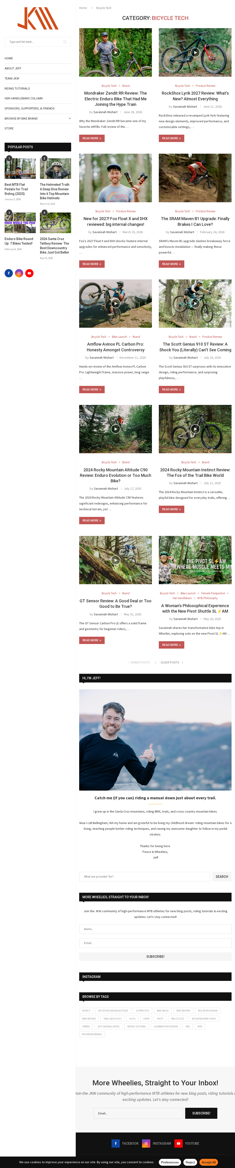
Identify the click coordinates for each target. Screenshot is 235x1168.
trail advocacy (113, 1018)
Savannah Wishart (105, 112)
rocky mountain (208, 1010)
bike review (89, 1018)
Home (9, 58)
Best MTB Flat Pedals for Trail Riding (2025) (16, 189)
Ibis (188, 1026)
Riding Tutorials (17, 88)
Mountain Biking (92, 1034)
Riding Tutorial (136, 1026)
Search (222, 877)
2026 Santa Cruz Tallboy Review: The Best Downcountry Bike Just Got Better (54, 245)
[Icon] (195, 303)
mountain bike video (204, 1018)
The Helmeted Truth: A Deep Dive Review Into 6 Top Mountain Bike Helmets (55, 191)
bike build (163, 1010)
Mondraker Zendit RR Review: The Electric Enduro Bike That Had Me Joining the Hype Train (115, 99)
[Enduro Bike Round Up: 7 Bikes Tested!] (20, 223)
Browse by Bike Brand (21, 118)
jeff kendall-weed (108, 1026)
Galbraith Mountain (166, 1026)
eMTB (146, 1018)
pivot (160, 1018)
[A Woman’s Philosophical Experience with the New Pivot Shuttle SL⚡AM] (195, 560)
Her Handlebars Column (24, 98)
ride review (183, 1010)
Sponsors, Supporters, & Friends (30, 108)
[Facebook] (9, 273)
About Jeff (13, 68)
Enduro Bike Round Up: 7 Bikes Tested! (19, 241)
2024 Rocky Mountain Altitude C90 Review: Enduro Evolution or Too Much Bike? (115, 475)
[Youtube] (29, 273)
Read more (90, 138)
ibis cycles (177, 1018)
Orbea (86, 1026)
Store (9, 128)
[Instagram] (19, 273)
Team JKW (12, 78)
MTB (200, 1026)
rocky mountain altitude (113, 1010)
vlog (132, 1018)
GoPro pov (142, 1010)
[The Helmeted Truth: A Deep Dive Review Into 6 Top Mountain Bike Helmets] (55, 168)
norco (86, 1010)
